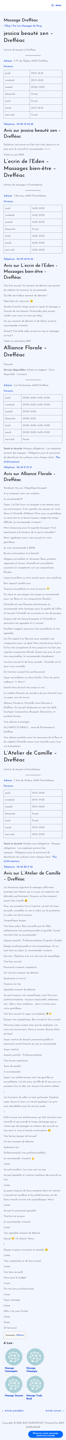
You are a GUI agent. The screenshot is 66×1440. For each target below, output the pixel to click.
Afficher (20, 1335)
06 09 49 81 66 (25, 259)
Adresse (8, 61)
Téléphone (9, 124)
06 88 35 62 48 (25, 124)
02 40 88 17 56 (25, 867)
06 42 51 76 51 (24, 467)
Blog (7, 26)
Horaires (8, 66)
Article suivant (55, 1411)
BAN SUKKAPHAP (17, 5)
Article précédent (12, 1411)
